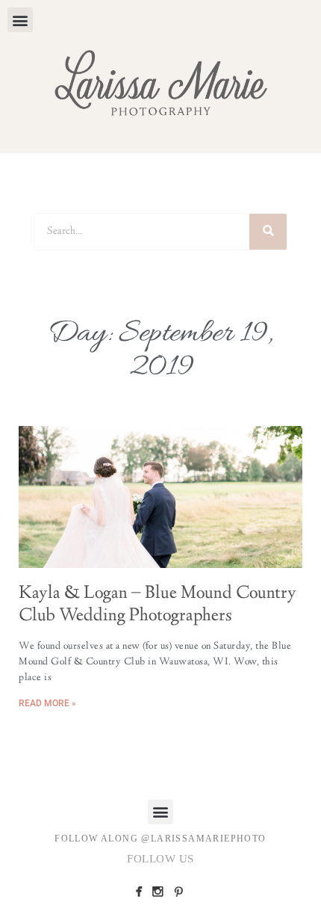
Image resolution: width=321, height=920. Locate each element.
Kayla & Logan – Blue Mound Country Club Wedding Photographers (157, 605)
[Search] (268, 232)
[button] (20, 19)
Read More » (47, 703)
